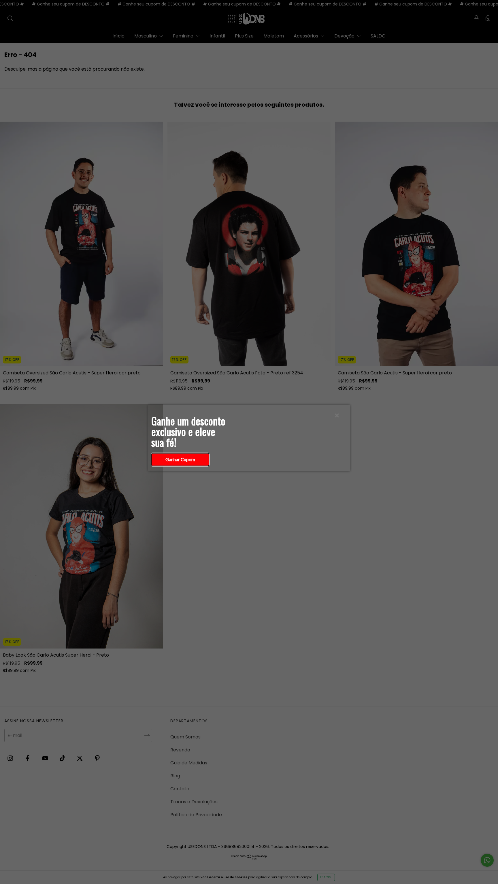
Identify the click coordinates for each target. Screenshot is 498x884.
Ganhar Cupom (180, 459)
